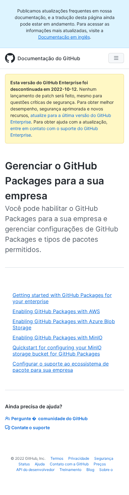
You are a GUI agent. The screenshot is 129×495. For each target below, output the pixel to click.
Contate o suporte (30, 427)
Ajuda (40, 464)
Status (24, 464)
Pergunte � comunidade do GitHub (49, 418)
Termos (56, 458)
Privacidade (78, 458)
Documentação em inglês (64, 37)
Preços (100, 464)
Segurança (103, 458)
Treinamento (70, 469)
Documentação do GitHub (49, 58)
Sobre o (106, 469)
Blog (90, 469)
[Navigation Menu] (116, 58)
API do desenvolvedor (35, 469)
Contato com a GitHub (69, 464)
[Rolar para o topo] (115, 481)
